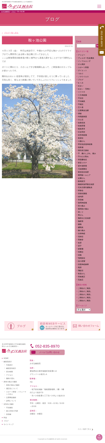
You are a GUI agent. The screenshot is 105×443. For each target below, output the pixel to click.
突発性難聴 (82, 194)
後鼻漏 (80, 147)
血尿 (80, 243)
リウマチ (81, 92)
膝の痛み (81, 230)
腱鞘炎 (80, 227)
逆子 (80, 246)
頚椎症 (80, 252)
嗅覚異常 (81, 129)
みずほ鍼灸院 (5, 11)
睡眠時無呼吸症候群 (86, 184)
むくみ (80, 83)
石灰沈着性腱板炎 (85, 187)
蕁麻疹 (82, 240)
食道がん (81, 274)
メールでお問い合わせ (49, 352)
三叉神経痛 (82, 95)
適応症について (12, 388)
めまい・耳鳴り (84, 89)
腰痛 (80, 224)
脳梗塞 (80, 221)
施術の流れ (10, 378)
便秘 (80, 113)
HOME (6, 358)
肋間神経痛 (82, 203)
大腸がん (81, 141)
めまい (80, 86)
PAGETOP (99, 438)
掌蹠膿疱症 (82, 160)
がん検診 (81, 64)
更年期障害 (82, 166)
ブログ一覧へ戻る (11, 33)
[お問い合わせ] (101, 52)
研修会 (80, 190)
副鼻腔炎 (81, 123)
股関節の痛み (83, 209)
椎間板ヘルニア (84, 175)
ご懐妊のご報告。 (85, 291)
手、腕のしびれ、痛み (87, 153)
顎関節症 (81, 258)
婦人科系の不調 (12, 411)
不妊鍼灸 (81, 101)
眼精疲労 (81, 181)
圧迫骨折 (81, 132)
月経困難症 (82, 169)
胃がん (80, 215)
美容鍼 (80, 200)
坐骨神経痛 (82, 135)
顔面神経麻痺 (83, 264)
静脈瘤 (80, 249)
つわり (80, 74)
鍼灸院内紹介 (11, 368)
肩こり (82, 212)
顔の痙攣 (81, 261)
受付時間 (9, 372)
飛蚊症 (80, 271)
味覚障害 (81, 126)
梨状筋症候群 (83, 172)
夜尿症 (80, 138)
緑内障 (80, 197)
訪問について (11, 401)
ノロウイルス (83, 77)
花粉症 (80, 237)
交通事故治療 (83, 110)
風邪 (80, 267)
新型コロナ (82, 163)
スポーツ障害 (83, 67)
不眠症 (80, 104)
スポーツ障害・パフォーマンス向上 (16, 393)
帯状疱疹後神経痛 (85, 144)
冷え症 (80, 120)
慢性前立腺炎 (83, 150)
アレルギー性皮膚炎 (86, 58)
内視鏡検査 (82, 117)
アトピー (81, 55)
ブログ (13, 11)
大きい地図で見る (84, 429)
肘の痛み (81, 206)
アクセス (9, 375)
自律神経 (81, 233)
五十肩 (80, 107)
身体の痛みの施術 (12, 385)
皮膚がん (81, 178)
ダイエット (82, 70)
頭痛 (80, 255)
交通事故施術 (11, 397)
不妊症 (80, 98)
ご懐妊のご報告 (84, 288)
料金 (5, 418)
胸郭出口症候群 (84, 218)
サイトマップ (9, 424)
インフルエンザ (84, 61)
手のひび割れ (83, 157)
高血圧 (80, 280)
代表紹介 (9, 365)
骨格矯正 (81, 277)
